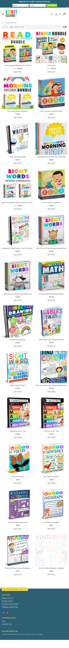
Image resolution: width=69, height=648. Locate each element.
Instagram (7, 612)
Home (2, 23)
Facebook (3, 612)
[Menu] (3, 14)
